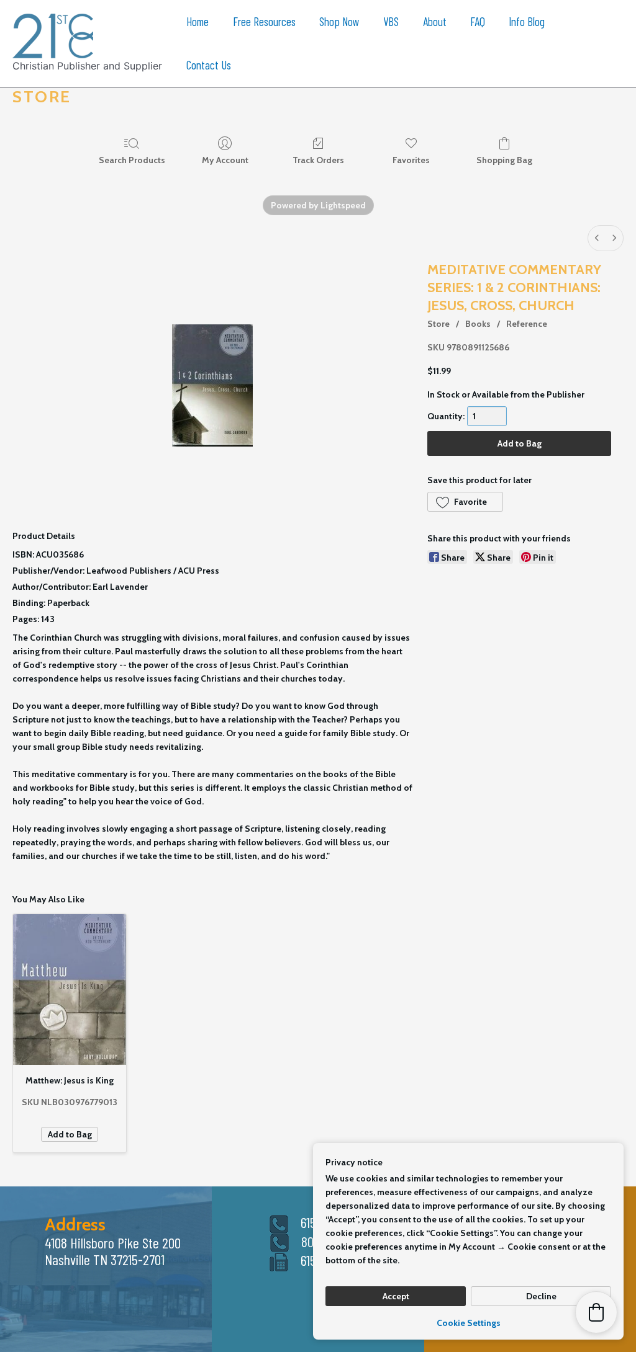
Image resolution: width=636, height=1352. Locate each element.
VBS (391, 21)
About (435, 21)
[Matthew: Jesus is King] (69, 989)
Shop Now (339, 21)
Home (197, 21)
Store (438, 323)
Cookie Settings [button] (469, 1322)
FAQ (477, 21)
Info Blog (527, 21)
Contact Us (208, 65)
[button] (465, 502)
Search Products (132, 160)
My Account (225, 160)
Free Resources (264, 21)
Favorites (411, 160)
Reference (526, 323)
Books (478, 323)
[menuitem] (597, 238)
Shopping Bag (504, 160)
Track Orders (318, 160)
